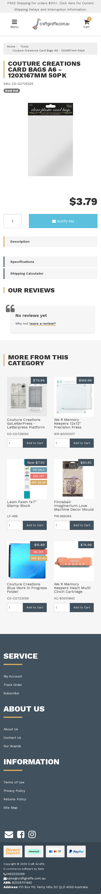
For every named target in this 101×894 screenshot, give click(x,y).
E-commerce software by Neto (24, 869)
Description (20, 241)
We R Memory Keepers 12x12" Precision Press (68, 423)
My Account (13, 676)
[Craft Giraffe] (50, 24)
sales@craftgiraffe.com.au (26, 878)
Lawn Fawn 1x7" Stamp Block (21, 504)
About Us (11, 729)
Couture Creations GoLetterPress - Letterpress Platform (26, 423)
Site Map (11, 807)
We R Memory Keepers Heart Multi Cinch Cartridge (72, 588)
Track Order (13, 685)
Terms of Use (14, 782)
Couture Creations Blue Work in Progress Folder (27, 588)
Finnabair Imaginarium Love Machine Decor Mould (74, 506)
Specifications (22, 262)
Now (36, 462)
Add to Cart (35, 443)
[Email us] (9, 833)
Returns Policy (15, 799)
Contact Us (12, 737)
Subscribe (11, 693)
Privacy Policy (14, 791)
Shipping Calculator (26, 273)
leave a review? (43, 323)
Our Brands (12, 746)
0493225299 (15, 874)
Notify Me (65, 221)
